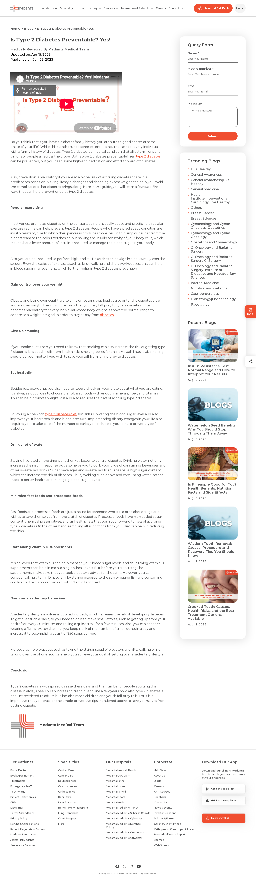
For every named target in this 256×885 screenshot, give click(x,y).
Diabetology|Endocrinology (213, 299)
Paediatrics (200, 304)
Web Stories (161, 845)
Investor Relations (165, 813)
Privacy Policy (18, 818)
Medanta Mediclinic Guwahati (124, 837)
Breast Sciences (204, 218)
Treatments (17, 780)
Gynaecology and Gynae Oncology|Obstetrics (210, 226)
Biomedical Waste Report (169, 834)
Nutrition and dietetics (209, 288)
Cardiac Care (66, 770)
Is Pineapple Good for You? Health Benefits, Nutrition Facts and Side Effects (212, 488)
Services (109, 8)
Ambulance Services (22, 845)
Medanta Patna (115, 780)
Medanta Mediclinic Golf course (125, 832)
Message (195, 103)
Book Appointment (22, 775)
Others (196, 208)
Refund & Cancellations (24, 823)
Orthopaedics (66, 791)
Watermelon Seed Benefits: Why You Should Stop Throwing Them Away (212, 429)
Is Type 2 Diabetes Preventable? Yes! (65, 28)
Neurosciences (67, 780)
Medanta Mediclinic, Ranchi (122, 807)
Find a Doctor (18, 770)
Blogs (28, 28)
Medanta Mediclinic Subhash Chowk (128, 813)
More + (62, 823)
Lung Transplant (68, 813)
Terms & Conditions (22, 813)
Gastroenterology (205, 294)
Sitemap (159, 839)
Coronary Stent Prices (167, 823)
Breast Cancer (202, 213)
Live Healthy (201, 169)
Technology (17, 791)
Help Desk (160, 770)
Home (15, 28)
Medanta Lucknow (117, 786)
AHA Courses (162, 791)
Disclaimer (16, 807)
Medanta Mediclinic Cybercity (124, 818)
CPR (13, 802)
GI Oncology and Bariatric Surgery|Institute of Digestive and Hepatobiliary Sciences (213, 271)
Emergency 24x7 (21, 786)
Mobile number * (201, 68)
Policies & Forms (164, 818)
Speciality (66, 8)
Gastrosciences (67, 786)
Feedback (160, 797)
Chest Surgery (67, 818)
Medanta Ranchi (116, 791)
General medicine (205, 189)
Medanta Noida (115, 802)
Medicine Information (23, 834)
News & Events (163, 807)
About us (159, 775)
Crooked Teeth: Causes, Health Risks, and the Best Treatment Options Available (211, 613)
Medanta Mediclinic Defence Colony (123, 825)
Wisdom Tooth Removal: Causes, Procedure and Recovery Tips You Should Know (211, 550)
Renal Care (65, 797)
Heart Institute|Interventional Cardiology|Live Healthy (210, 198)
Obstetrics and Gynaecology (214, 242)
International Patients (135, 8)
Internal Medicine (205, 283)
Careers (161, 8)
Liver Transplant (68, 802)
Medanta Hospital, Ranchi (121, 770)
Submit (212, 136)
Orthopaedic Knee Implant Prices (174, 829)
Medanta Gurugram (118, 775)
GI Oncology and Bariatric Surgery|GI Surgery (211, 259)
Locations (47, 8)
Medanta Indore (115, 797)
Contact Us (176, 8)
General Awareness (206, 175)
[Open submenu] (75, 8)
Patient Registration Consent (28, 829)
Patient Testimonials (23, 797)
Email (192, 86)
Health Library (88, 8)
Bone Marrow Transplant (73, 807)
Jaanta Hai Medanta (22, 839)
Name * (193, 53)
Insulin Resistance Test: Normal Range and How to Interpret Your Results (211, 370)
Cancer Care (65, 775)
